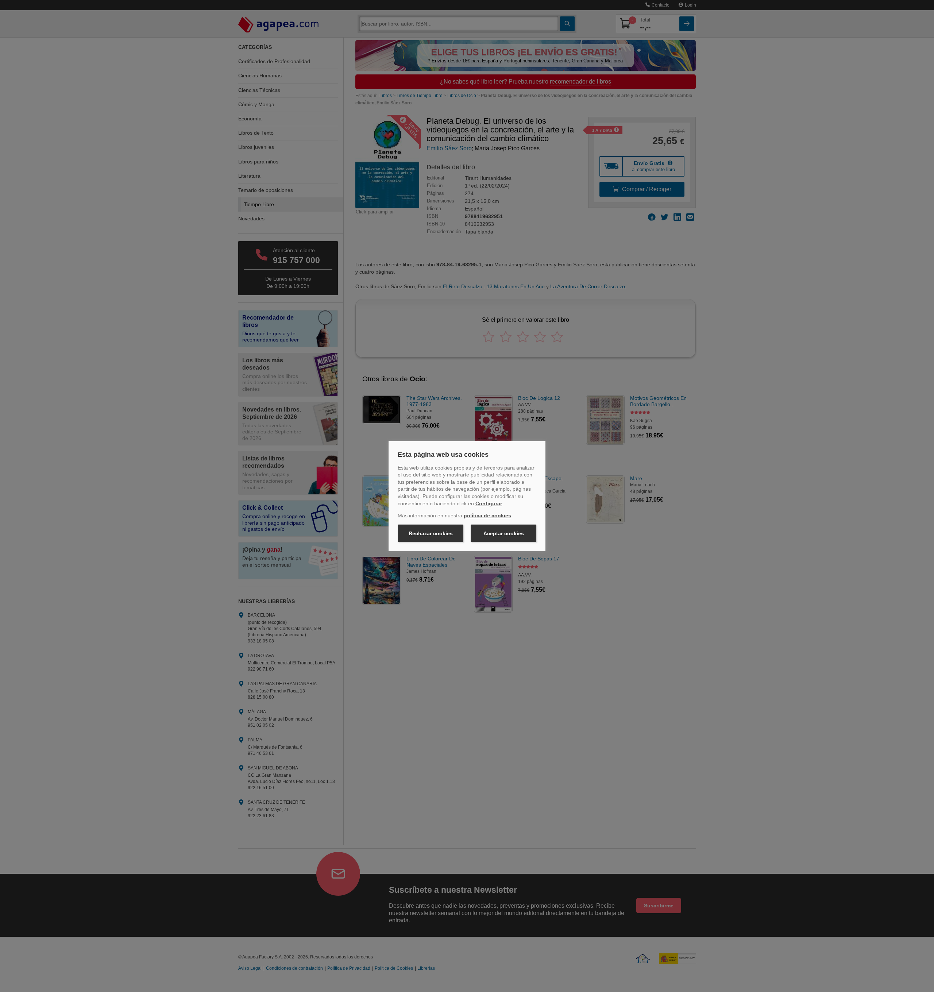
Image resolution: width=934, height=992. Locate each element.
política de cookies (487, 515)
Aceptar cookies (503, 533)
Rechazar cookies (431, 533)
